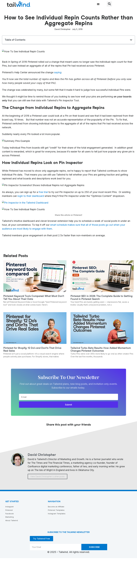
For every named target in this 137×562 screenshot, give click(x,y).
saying (57, 72)
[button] (98, 4)
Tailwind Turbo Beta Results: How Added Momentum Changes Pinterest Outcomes (101, 349)
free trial (43, 192)
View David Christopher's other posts (47, 476)
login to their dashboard (31, 196)
